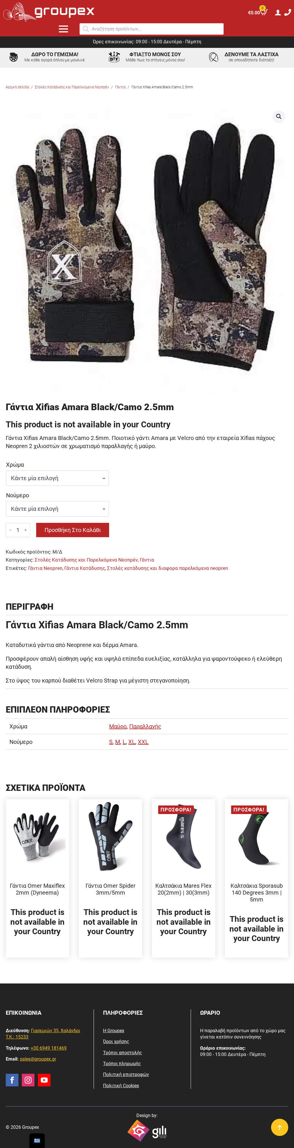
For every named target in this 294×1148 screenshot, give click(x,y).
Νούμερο (17, 495)
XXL (143, 741)
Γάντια (120, 87)
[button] (279, 116)
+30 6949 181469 (49, 1048)
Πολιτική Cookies (121, 1085)
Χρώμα (15, 465)
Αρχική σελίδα (17, 87)
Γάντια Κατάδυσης (84, 568)
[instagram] (28, 1080)
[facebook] (12, 1080)
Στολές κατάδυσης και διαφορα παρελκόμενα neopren (167, 568)
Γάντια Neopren (45, 568)
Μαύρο (118, 726)
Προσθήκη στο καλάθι (73, 530)
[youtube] (44, 1080)
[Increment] (25, 530)
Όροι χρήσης (116, 1041)
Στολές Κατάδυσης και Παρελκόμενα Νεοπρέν (72, 87)
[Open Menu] (63, 29)
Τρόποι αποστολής (122, 1052)
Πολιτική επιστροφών (126, 1074)
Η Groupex (113, 1030)
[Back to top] (279, 1127)
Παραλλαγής (145, 726)
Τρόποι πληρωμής (122, 1063)
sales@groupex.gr (38, 1059)
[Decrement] (10, 530)
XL (131, 741)
